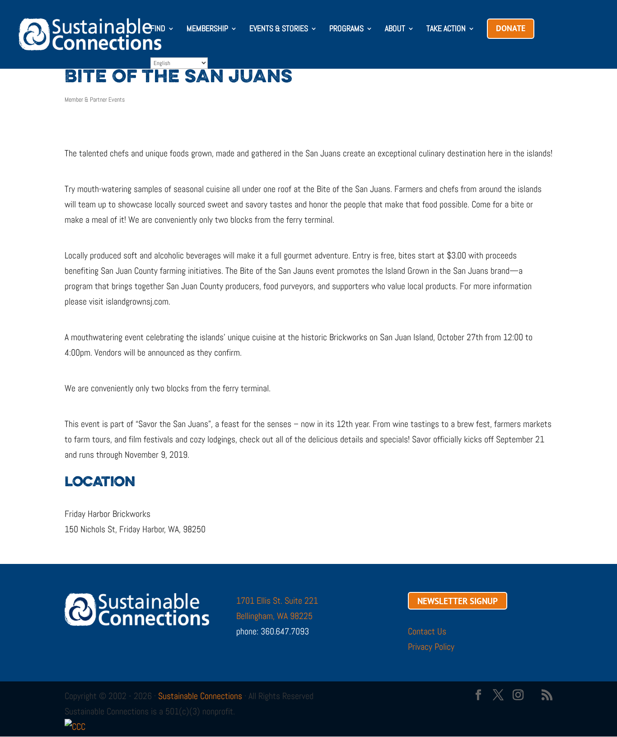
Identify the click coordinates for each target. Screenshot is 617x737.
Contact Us (427, 631)
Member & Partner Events (95, 99)
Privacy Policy (431, 647)
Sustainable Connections (200, 696)
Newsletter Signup (457, 600)
